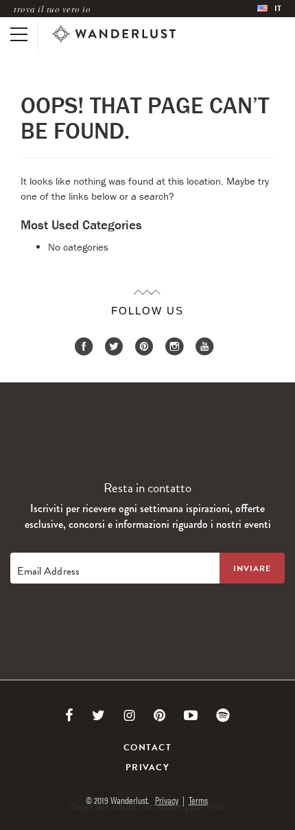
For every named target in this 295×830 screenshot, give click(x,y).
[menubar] (269, 8)
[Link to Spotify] (223, 715)
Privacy (147, 767)
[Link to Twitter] (98, 715)
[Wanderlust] (114, 34)
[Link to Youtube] (191, 715)
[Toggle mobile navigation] (18, 34)
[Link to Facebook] (69, 715)
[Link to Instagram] (129, 715)
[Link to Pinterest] (159, 715)
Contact (147, 747)
